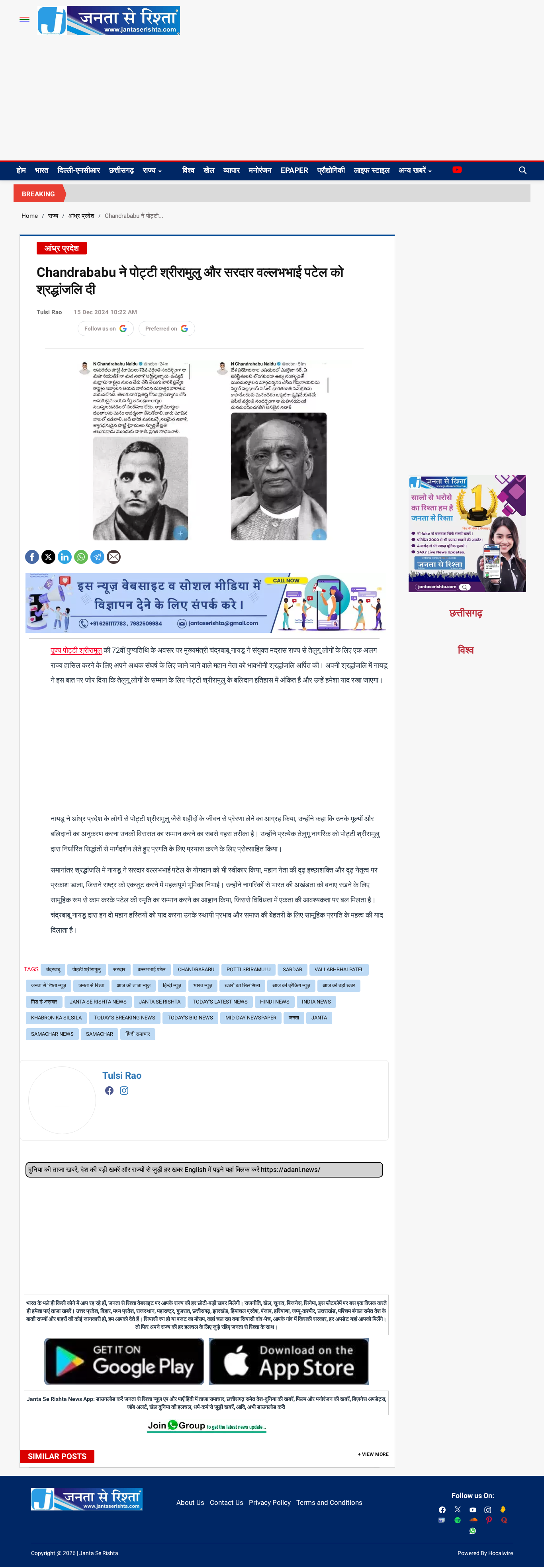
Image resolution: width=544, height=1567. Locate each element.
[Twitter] (48, 554)
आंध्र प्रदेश (81, 215)
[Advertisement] (272, 101)
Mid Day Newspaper (250, 1018)
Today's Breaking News (124, 1018)
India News (316, 1002)
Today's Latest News (220, 1002)
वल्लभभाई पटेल (152, 969)
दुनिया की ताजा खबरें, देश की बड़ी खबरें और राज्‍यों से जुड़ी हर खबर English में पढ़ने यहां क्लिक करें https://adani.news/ (174, 1170)
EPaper (294, 170)
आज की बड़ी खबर (339, 985)
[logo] (108, 20)
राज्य (149, 170)
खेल (209, 170)
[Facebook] (32, 554)
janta (319, 1018)
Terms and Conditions (329, 1502)
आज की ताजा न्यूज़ (134, 985)
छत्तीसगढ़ (121, 170)
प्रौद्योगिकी (331, 170)
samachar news (52, 1034)
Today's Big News (190, 1018)
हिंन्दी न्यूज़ (172, 985)
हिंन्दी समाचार (137, 1034)
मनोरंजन (260, 170)
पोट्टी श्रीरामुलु (86, 969)
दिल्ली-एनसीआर (79, 170)
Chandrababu (196, 969)
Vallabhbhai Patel (339, 969)
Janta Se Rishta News (98, 1002)
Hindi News (275, 1002)
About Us (190, 1502)
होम (21, 170)
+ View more (373, 1454)
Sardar (292, 969)
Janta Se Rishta (159, 1002)
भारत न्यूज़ (203, 985)
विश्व (188, 170)
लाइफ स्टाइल (371, 170)
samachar (99, 1034)
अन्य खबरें (412, 170)
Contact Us (226, 1502)
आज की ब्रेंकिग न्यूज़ (291, 985)
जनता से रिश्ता (91, 985)
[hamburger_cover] (24, 19)
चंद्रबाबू (53, 969)
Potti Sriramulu (248, 969)
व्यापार (231, 170)
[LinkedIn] (65, 554)
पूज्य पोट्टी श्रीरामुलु (76, 650)
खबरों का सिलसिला (242, 985)
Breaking (38, 194)
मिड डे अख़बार (44, 1002)
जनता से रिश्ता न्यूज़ (48, 985)
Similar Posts (57, 1456)
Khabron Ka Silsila (56, 1018)
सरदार (119, 969)
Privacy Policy (270, 1502)
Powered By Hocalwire (485, 1553)
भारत (42, 170)
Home (30, 215)
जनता (294, 1018)
